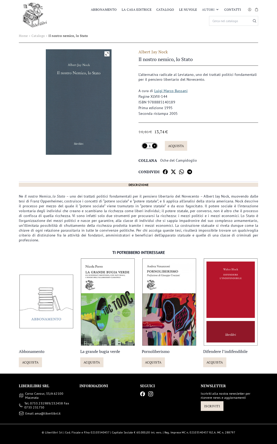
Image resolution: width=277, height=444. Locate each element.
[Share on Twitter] (173, 171)
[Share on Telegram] (189, 171)
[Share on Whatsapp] (181, 171)
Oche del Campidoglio (178, 160)
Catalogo (165, 9)
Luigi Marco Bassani (171, 90)
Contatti (232, 9)
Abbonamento (104, 9)
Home (23, 35)
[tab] (138, 185)
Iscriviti (212, 406)
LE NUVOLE (188, 9)
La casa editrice (136, 9)
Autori (208, 10)
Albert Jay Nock (153, 52)
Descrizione (139, 185)
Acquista (176, 146)
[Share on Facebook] (165, 171)
